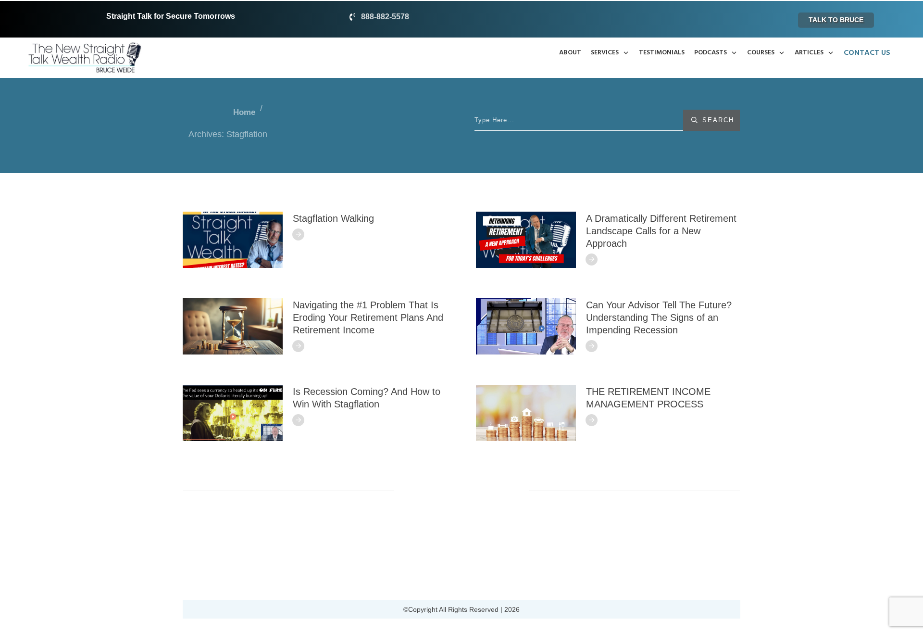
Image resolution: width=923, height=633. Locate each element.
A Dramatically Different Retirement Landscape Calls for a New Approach (661, 231)
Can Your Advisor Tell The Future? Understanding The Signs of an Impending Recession (659, 317)
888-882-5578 (385, 17)
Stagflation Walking (333, 218)
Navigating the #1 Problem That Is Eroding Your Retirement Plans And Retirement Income (368, 317)
